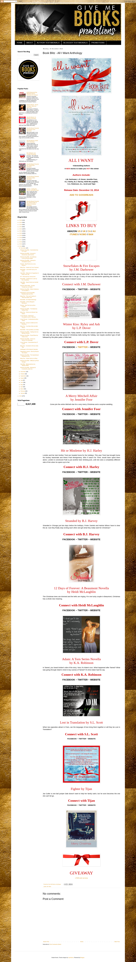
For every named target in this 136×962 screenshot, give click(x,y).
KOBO (83, 234)
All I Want (49, 886)
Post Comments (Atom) (55, 944)
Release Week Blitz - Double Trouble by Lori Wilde (27, 286)
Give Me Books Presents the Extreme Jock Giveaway (33, 130)
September (23, 376)
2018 (20, 237)
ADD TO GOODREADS (81, 195)
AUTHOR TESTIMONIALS (48, 43)
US (79, 231)
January (23, 393)
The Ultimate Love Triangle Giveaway (31, 153)
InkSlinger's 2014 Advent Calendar (29, 349)
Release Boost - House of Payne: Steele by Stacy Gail (32, 106)
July (22, 380)
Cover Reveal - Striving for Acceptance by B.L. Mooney (28, 316)
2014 (20, 246)
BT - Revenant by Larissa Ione (28, 276)
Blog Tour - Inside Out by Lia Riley (28, 358)
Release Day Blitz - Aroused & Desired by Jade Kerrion (27, 254)
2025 (20, 222)
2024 (20, 224)
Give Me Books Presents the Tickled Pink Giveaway (33, 165)
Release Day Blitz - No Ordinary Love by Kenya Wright (28, 257)
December (23, 248)
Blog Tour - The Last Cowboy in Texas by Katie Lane (28, 297)
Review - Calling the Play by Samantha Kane (33, 189)
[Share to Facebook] (70, 884)
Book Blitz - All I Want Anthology (28, 299)
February (23, 391)
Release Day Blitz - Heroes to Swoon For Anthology (27, 339)
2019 (20, 235)
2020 (20, 233)
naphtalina (71, 957)
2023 (20, 226)
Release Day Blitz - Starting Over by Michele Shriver (29, 332)
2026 (20, 220)
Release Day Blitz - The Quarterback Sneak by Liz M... (29, 355)
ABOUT (29, 43)
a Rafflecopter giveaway (81, 878)
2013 (20, 396)
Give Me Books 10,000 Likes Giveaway (32, 141)
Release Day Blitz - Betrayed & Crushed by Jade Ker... (28, 368)
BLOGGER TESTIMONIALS (75, 43)
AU (94, 231)
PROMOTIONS (97, 43)
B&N (90, 234)
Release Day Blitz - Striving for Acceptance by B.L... (28, 261)
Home (81, 941)
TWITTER (83, 347)
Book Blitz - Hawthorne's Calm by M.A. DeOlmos (28, 279)
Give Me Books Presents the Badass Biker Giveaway (33, 178)
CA (89, 231)
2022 (20, 229)
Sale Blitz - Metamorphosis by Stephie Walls (27, 365)
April (22, 386)
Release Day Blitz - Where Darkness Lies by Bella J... (29, 290)
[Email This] (65, 884)
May (22, 384)
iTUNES (74, 234)
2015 (20, 244)
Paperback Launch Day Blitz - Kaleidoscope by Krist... (27, 293)
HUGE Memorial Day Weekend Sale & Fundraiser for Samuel (32, 94)
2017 (20, 239)
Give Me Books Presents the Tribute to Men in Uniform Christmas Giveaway (33, 203)
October (23, 374)
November (23, 371)
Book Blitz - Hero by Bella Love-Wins (29, 329)
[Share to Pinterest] (72, 884)
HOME (19, 43)
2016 (20, 242)
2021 (20, 231)
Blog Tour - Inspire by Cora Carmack (29, 267)
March (22, 389)
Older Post (117, 941)
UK (84, 231)
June (22, 382)
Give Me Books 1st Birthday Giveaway (31, 118)
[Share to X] (68, 884)
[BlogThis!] (66, 884)
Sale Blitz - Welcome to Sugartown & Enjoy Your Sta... (29, 273)
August (22, 378)
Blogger (82, 957)
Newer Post (46, 941)
